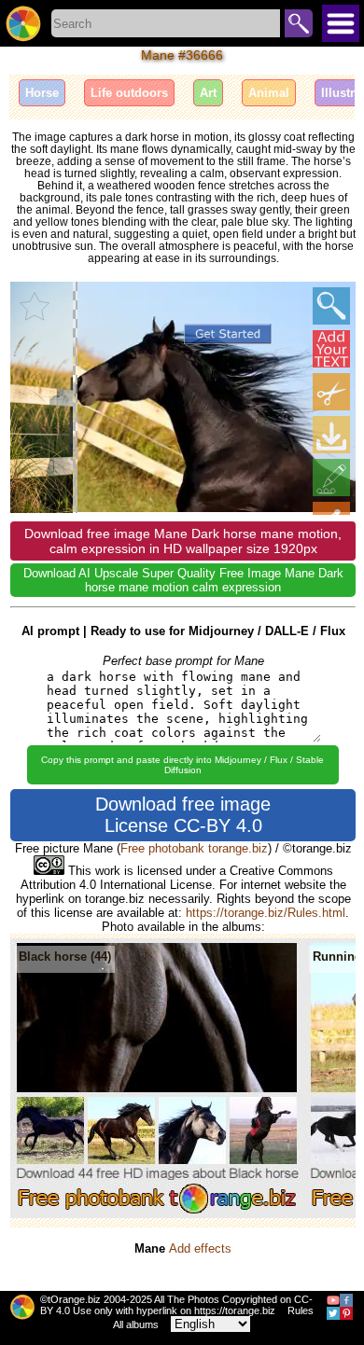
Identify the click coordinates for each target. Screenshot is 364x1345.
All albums (136, 1324)
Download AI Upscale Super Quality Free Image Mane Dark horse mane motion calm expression (183, 580)
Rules (300, 1310)
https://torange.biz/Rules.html (265, 913)
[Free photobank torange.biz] (23, 23)
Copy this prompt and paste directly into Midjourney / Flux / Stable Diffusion (182, 765)
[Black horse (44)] (157, 1214)
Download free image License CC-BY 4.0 (183, 815)
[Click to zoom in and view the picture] (331, 306)
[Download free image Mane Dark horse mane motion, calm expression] (331, 434)
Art (208, 93)
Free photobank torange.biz (194, 848)
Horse (42, 93)
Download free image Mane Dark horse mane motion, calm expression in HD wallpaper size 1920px (183, 541)
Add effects (200, 1248)
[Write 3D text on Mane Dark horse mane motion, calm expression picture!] (331, 348)
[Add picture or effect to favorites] (34, 306)
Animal (268, 93)
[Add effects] (331, 477)
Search (299, 23)
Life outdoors (129, 93)
